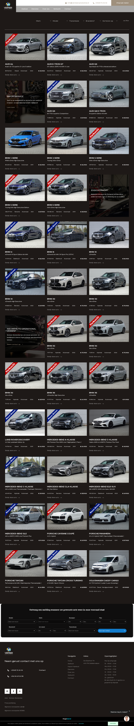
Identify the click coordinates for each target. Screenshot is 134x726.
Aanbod (25, 9)
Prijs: (100, 618)
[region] (111, 716)
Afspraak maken (122, 3)
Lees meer (11, 107)
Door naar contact (104, 630)
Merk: (40, 618)
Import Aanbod (73, 666)
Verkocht (57, 9)
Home (70, 661)
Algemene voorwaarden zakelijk (14, 707)
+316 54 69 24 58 (17, 676)
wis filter (126, 20)
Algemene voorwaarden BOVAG (15, 711)
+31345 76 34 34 (101, 3)
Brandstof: (12, 627)
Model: (11, 618)
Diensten (35, 9)
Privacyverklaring (10, 703)
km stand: (42, 627)
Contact (68, 9)
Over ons (45, 9)
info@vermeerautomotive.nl (78, 3)
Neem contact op (13, 344)
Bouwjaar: (72, 618)
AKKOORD (113, 723)
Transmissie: (73, 627)
